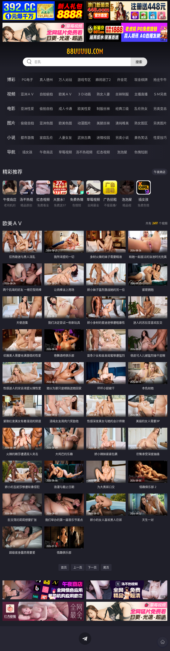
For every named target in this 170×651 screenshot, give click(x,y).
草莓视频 (65, 152)
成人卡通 (65, 108)
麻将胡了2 (103, 79)
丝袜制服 (122, 94)
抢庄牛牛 (160, 79)
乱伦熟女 (141, 108)
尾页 (106, 567)
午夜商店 (46, 152)
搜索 (139, 62)
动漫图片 (84, 123)
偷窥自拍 (27, 123)
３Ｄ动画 (84, 94)
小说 (11, 137)
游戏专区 (84, 79)
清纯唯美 (122, 123)
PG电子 (27, 79)
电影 (11, 108)
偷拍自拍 (46, 108)
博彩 (11, 79)
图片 (11, 123)
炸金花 (122, 79)
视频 (11, 94)
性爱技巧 (160, 137)
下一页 (92, 567)
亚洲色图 (46, 123)
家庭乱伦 (46, 137)
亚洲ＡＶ (27, 94)
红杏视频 (103, 152)
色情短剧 (141, 152)
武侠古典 (84, 137)
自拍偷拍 (46, 94)
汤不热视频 (84, 152)
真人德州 (46, 79)
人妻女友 (65, 137)
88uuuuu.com (85, 51)
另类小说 (122, 137)
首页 (64, 567)
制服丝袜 (103, 108)
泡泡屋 (122, 152)
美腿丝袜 (103, 123)
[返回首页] (163, 642)
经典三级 (122, 108)
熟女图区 (141, 123)
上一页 (77, 567)
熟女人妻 (103, 94)
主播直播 (141, 94)
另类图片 (160, 123)
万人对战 (65, 79)
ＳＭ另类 (160, 94)
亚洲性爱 (27, 108)
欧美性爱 (84, 108)
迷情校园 (103, 137)
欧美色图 (65, 123)
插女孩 (27, 152)
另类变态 (160, 108)
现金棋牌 (141, 79)
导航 (11, 152)
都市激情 (27, 137)
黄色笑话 (141, 137)
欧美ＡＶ (65, 94)
